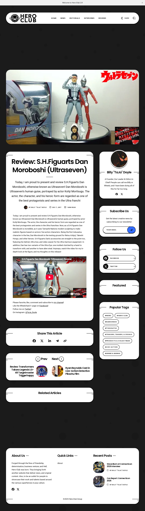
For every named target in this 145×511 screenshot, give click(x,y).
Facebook (43, 306)
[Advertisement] (72, 47)
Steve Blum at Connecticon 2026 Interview (119, 465)
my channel (58, 302)
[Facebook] (34, 340)
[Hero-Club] (23, 18)
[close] (142, 3)
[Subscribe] (131, 230)
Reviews (102, 18)
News (62, 18)
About (60, 463)
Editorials (75, 18)
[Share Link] (65, 340)
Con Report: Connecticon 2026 (118, 479)
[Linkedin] (49, 340)
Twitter (28, 309)
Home (53, 18)
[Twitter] (42, 340)
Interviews (89, 18)
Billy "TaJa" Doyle (39, 207)
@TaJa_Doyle (31, 312)
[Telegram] (57, 340)
